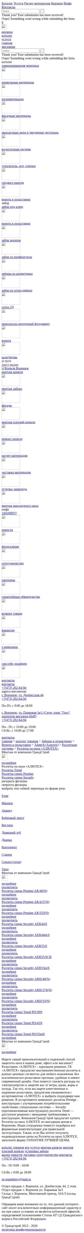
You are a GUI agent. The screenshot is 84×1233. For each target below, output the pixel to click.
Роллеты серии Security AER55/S (24, 946)
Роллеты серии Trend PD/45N (22, 1023)
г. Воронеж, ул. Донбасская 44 (22, 695)
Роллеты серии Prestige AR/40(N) (24, 891)
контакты (8, 684)
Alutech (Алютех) (46, 745)
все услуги (32, 1147)
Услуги (18, 3)
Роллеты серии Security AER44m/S (26, 935)
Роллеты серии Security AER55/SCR (27, 957)
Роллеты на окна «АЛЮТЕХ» (38, 748)
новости (16, 1155)
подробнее (9, 894)
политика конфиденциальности (24, 1229)
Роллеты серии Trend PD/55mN (23, 1034)
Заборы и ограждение (57, 741)
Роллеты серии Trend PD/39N (22, 1012)
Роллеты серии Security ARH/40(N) (26, 979)
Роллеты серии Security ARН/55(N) (26, 1001)
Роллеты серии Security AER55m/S (26, 968)
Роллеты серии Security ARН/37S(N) (27, 990)
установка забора (37, 1151)
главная (7, 741)
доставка (29, 1155)
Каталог (7, 3)
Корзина (57, 3)
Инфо (68, 3)
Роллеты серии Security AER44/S (24, 924)
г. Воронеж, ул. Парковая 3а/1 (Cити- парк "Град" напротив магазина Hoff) (36, 714)
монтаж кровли (51, 1147)
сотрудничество (47, 1155)
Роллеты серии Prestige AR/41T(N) (25, 902)
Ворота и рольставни (16, 745)
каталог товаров (27, 741)
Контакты (8, 7)
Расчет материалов (37, 3)
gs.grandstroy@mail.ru (16, 1179)
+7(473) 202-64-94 (14, 687)
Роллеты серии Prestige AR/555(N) (25, 913)
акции (6, 1155)
